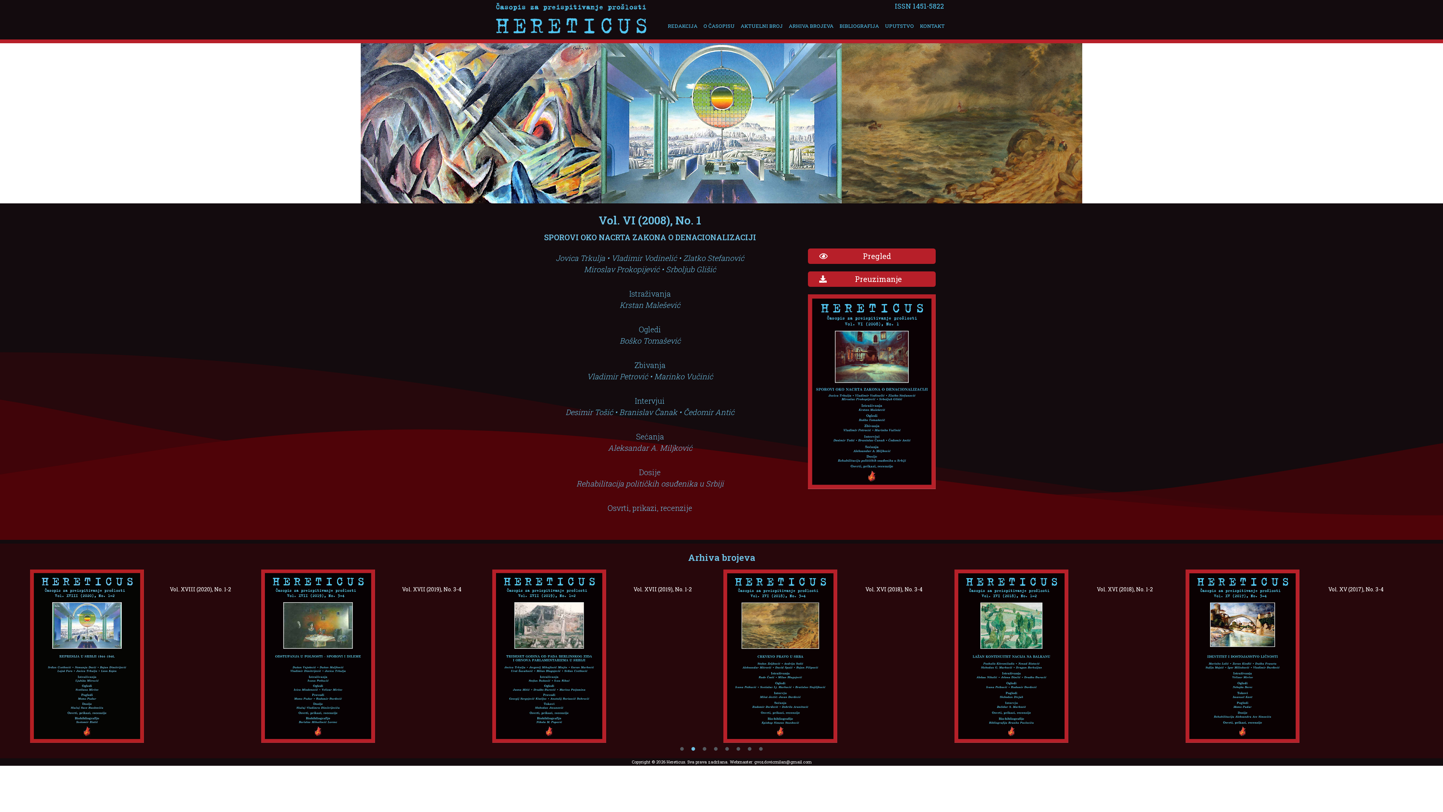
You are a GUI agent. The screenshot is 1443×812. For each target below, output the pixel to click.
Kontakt (932, 26)
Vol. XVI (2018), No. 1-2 (1125, 589)
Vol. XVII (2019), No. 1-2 (663, 589)
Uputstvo (899, 26)
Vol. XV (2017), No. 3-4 (1356, 589)
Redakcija (682, 26)
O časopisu (719, 26)
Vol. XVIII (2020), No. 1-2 (200, 589)
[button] (872, 256)
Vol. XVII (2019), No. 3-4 (431, 589)
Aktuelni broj (762, 26)
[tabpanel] (143, 656)
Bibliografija (859, 26)
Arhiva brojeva (811, 26)
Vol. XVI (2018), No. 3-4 (894, 589)
